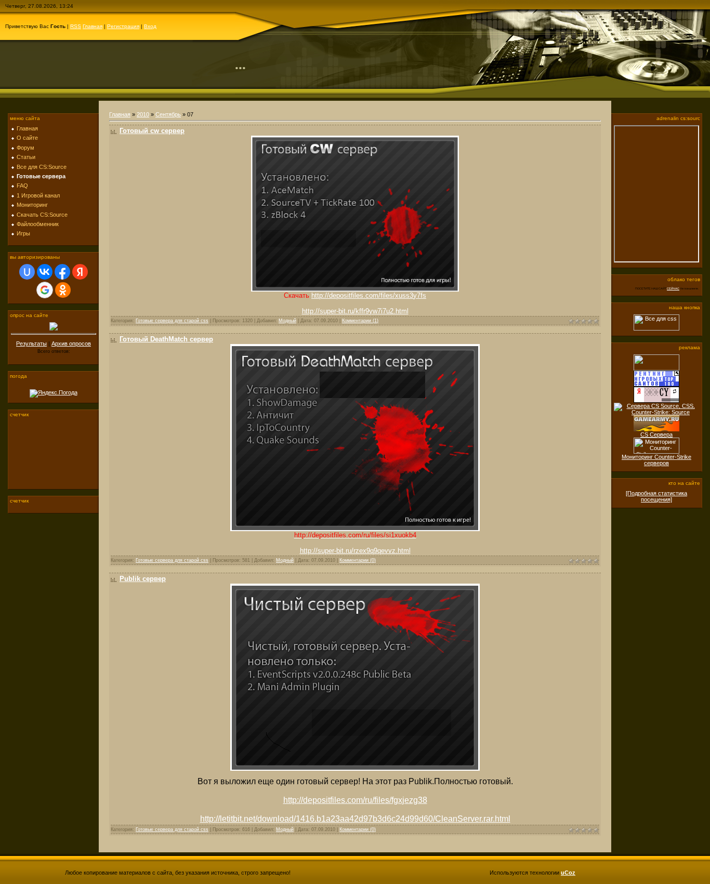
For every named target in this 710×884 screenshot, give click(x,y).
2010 (143, 114)
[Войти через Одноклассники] (63, 290)
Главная (92, 26)
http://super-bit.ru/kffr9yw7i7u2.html (355, 311)
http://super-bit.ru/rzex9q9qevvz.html (355, 551)
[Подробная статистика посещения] (656, 496)
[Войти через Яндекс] (80, 272)
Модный (287, 320)
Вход (150, 26)
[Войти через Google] (44, 290)
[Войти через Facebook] (62, 272)
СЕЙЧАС (673, 288)
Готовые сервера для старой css (172, 320)
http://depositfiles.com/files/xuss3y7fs (368, 295)
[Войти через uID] (27, 272)
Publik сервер (143, 579)
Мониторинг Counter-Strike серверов (656, 460)
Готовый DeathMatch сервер (166, 339)
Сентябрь (168, 114)
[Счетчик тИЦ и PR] (656, 401)
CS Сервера (656, 434)
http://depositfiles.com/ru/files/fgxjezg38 (355, 800)
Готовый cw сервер (152, 131)
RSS (75, 26)
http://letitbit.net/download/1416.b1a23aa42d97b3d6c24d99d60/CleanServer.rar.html (355, 818)
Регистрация (123, 26)
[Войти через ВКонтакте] (44, 272)
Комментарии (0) (357, 560)
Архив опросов (71, 343)
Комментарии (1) (360, 320)
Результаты (31, 343)
